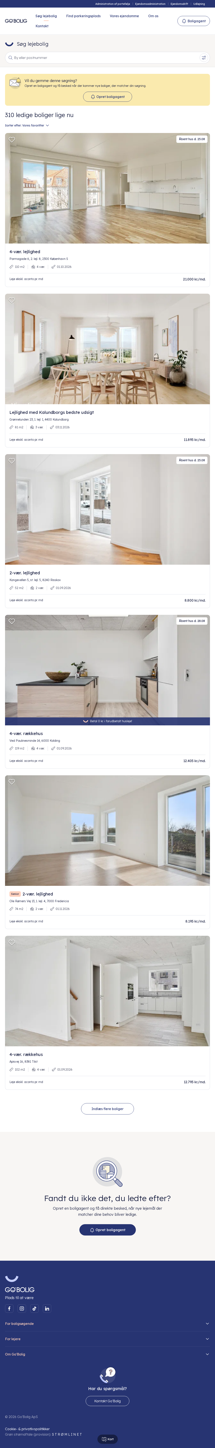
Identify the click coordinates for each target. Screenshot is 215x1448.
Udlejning (199, 3)
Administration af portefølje (112, 3)
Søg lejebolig (46, 16)
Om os (153, 16)
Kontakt (42, 26)
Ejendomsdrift (179, 3)
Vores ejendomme (124, 16)
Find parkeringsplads (83, 16)
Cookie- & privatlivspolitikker (27, 1429)
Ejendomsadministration (150, 3)
